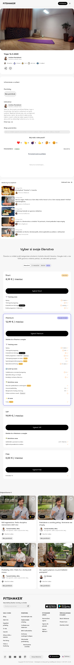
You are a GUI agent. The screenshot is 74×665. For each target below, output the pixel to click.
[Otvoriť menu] (70, 3)
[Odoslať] (28, 606)
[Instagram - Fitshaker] (10, 657)
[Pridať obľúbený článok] (12, 188)
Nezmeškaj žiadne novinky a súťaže (15, 603)
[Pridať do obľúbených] (10, 68)
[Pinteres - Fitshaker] (25, 657)
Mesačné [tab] (27, 265)
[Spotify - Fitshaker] (20, 657)
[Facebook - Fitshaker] (5, 657)
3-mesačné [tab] (35, 265)
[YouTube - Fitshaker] (15, 657)
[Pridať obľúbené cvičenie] (33, 498)
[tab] (45, 265)
